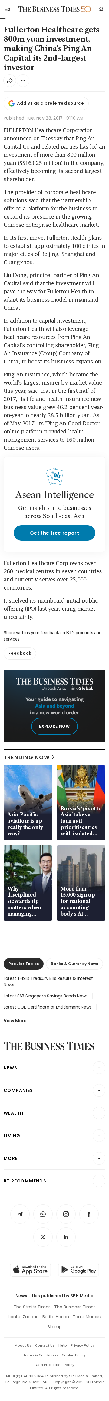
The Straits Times (32, 1307)
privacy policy (82, 1345)
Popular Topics (23, 963)
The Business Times (75, 1307)
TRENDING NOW (27, 757)
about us (23, 1345)
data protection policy (54, 1365)
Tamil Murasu (87, 1317)
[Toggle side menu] (7, 9)
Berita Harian (55, 1317)
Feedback (19, 653)
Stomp (55, 1327)
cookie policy (74, 1355)
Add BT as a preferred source (50, 103)
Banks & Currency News (74, 963)
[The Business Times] (49, 9)
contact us (45, 1345)
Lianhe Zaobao (23, 1317)
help (62, 1345)
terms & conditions (40, 1355)
